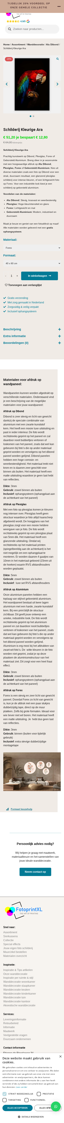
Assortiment (18, 44)
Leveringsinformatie (14, 1019)
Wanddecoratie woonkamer (19, 981)
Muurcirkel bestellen (15, 952)
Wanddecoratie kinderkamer (19, 993)
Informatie (9, 1027)
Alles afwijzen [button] (47, 1107)
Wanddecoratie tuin (14, 997)
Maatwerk (9, 1031)
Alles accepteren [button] (17, 1107)
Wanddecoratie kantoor (16, 1001)
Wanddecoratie (35, 44)
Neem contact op (35, 871)
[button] (57, 58)
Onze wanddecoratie (15, 974)
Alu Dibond (52, 44)
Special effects (11, 944)
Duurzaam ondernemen (17, 1039)
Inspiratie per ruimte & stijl (18, 977)
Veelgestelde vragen (15, 1035)
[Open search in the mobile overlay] (32, 29)
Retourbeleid (10, 1023)
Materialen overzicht (15, 956)
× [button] (60, 1056)
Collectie (8, 940)
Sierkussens (10, 936)
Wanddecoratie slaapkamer (19, 985)
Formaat (9, 255)
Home (6, 44)
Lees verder (21, 1087)
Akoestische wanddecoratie (19, 1005)
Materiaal (9, 239)
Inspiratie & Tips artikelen (18, 970)
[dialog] (32, 1088)
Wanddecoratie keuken (16, 989)
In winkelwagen (37, 275)
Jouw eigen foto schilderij (18, 948)
